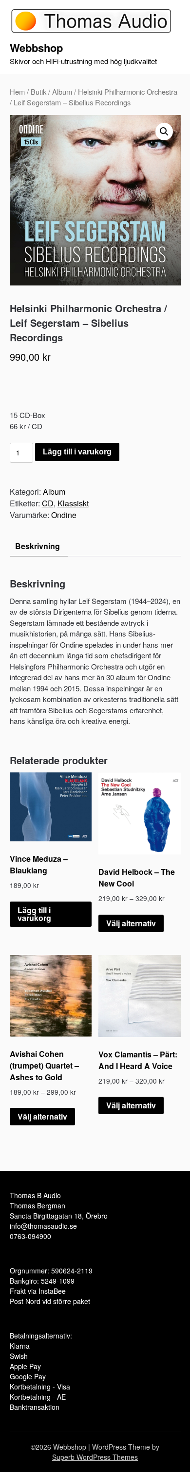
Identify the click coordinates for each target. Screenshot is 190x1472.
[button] (164, 131)
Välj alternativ (131, 923)
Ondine (63, 514)
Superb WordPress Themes (95, 1457)
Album (62, 91)
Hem (17, 91)
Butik (38, 91)
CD (48, 503)
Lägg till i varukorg (77, 452)
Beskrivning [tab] (37, 546)
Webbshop (36, 47)
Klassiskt (73, 503)
